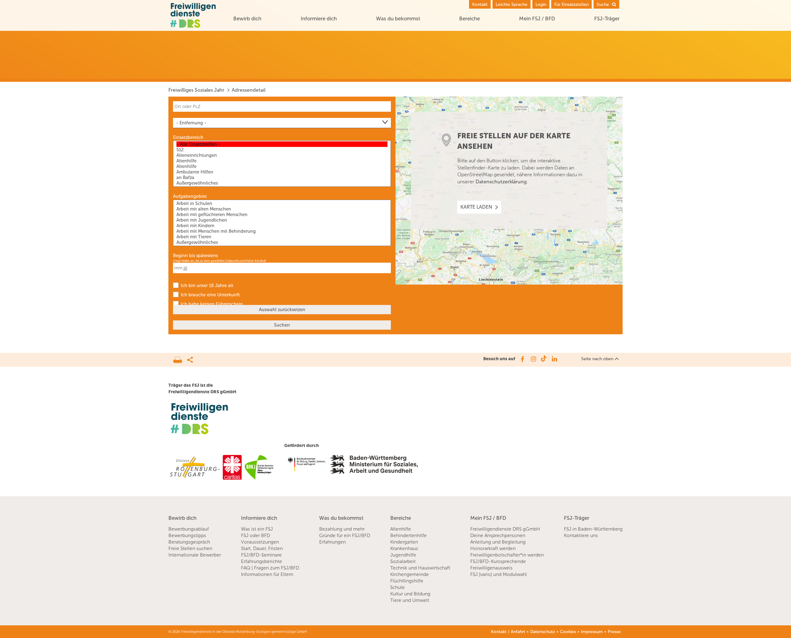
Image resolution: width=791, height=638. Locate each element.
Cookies (568, 631)
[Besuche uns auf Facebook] (522, 359)
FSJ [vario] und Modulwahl (498, 574)
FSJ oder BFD (255, 535)
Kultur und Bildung (410, 594)
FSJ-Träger (607, 18)
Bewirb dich (247, 18)
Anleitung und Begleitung (498, 542)
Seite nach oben (597, 358)
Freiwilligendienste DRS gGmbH (505, 529)
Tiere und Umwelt (409, 600)
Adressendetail (248, 90)
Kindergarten (404, 542)
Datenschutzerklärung (501, 182)
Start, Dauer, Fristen (262, 548)
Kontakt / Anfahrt (508, 631)
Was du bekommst (398, 18)
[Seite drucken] (180, 358)
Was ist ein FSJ (257, 529)
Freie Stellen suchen (190, 548)
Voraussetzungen (260, 542)
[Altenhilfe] (281, 161)
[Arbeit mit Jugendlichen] (281, 220)
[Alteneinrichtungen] (281, 155)
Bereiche (469, 18)
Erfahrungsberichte (261, 561)
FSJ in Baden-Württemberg (593, 529)
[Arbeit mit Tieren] (281, 237)
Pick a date (387, 267)
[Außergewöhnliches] (281, 183)
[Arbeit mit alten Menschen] (281, 209)
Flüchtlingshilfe (406, 581)
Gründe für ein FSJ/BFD (344, 535)
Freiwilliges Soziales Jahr (196, 90)
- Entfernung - (191, 123)
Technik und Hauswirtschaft (420, 568)
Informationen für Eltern (267, 574)
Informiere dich (319, 18)
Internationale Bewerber (194, 555)
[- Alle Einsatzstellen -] (281, 144)
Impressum (592, 631)
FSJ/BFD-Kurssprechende (498, 561)
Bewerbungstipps (187, 535)
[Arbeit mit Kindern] (281, 225)
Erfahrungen (332, 542)
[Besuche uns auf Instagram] (533, 359)
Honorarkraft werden (493, 548)
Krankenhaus (404, 548)
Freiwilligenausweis (491, 568)
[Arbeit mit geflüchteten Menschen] (281, 214)
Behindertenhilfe (408, 535)
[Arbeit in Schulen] (281, 203)
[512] (281, 149)
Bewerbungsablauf (188, 529)
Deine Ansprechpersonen (497, 535)
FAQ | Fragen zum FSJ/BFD (270, 568)
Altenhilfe (400, 529)
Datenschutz (542, 631)
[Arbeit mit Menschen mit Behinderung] (281, 231)
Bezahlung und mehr (342, 529)
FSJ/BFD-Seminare (261, 555)
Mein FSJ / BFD (537, 18)
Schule (397, 587)
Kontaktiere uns (581, 535)
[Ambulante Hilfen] (281, 172)
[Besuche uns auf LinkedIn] (554, 359)
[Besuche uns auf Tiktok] (544, 359)
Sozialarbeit (403, 561)
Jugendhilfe (403, 555)
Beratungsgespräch (189, 542)
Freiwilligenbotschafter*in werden (507, 555)
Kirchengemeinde (409, 574)
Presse (614, 631)
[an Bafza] (281, 177)
